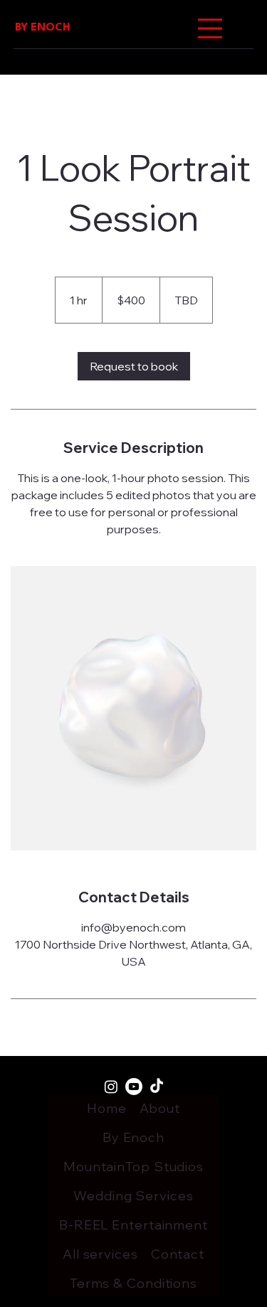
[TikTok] (156, 1086)
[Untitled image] (133, 708)
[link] (134, 366)
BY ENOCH (42, 28)
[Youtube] (133, 1086)
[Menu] (210, 28)
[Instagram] (111, 1086)
